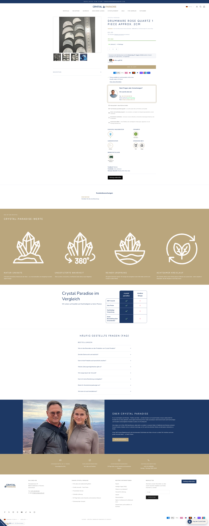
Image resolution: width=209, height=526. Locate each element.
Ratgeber (143, 10)
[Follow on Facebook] (5, 512)
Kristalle (66, 10)
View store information (115, 82)
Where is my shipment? (121, 489)
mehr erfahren (120, 439)
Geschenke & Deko (98, 10)
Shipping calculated (119, 34)
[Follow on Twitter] (9, 512)
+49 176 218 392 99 (126, 96)
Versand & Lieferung (120, 492)
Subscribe (152, 497)
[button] (3, 522)
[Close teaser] (8, 524)
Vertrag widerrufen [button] (115, 177)
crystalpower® (113, 10)
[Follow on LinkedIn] (30, 512)
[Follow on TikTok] (26, 512)
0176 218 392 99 (35, 491)
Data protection (119, 497)
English (23, 519)
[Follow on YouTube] (22, 512)
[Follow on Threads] (17, 512)
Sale (123, 10)
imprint (117, 494)
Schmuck (86, 10)
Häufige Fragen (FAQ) (121, 486)
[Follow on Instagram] (13, 512)
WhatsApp (132, 98)
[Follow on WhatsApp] (34, 512)
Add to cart (132, 67)
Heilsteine (76, 10)
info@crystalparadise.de (128, 99)
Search (117, 484)
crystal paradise (114, 17)
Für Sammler (132, 10)
